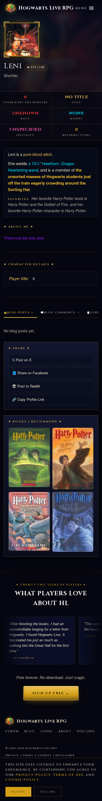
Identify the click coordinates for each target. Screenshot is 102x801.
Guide (47, 731)
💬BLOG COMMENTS (60, 312)
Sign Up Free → (51, 693)
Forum (12, 731)
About (65, 731)
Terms (28, 755)
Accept (18, 792)
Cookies (44, 755)
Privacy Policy (33, 775)
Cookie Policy (22, 780)
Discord (86, 731)
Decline (47, 792)
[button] (21, 39)
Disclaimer (65, 755)
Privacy (12, 755)
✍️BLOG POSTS (18, 312)
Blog (29, 731)
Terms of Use (68, 775)
